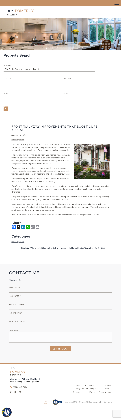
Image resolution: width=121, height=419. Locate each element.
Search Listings (88, 389)
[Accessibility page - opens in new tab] (57, 403)
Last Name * (15, 296)
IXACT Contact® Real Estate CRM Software (92, 402)
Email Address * (17, 304)
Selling (108, 385)
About (108, 389)
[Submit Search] (6, 108)
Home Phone (15, 313)
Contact (76, 392)
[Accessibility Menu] (7, 412)
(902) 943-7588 (20, 387)
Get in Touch (61, 348)
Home (77, 385)
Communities (105, 392)
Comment (14, 330)
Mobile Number (17, 322)
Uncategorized (17, 140)
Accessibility (90, 385)
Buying (92, 392)
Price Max (67, 78)
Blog (78, 389)
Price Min (7, 78)
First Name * (15, 287)
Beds (6, 93)
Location (7, 65)
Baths (65, 93)
